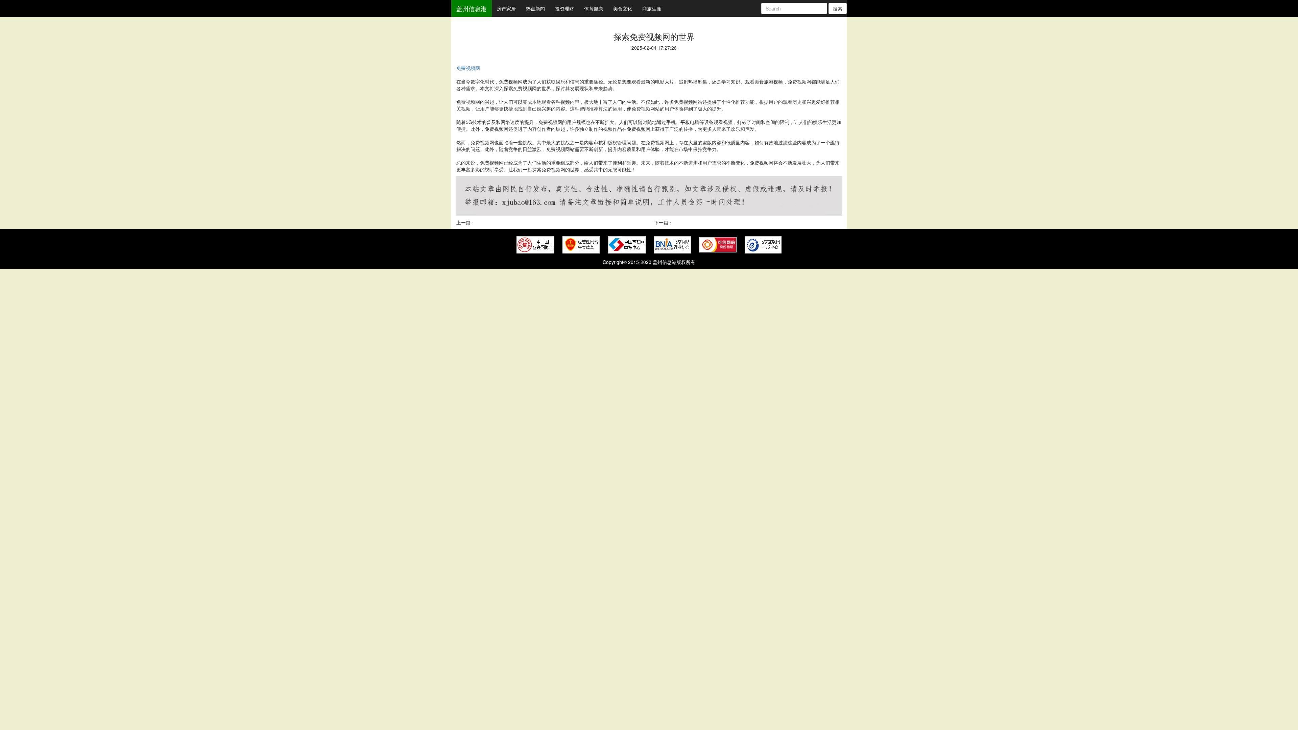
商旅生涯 (651, 8)
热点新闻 (535, 8)
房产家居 (506, 8)
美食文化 (622, 8)
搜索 (837, 8)
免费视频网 (468, 68)
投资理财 (564, 8)
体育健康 (593, 8)
